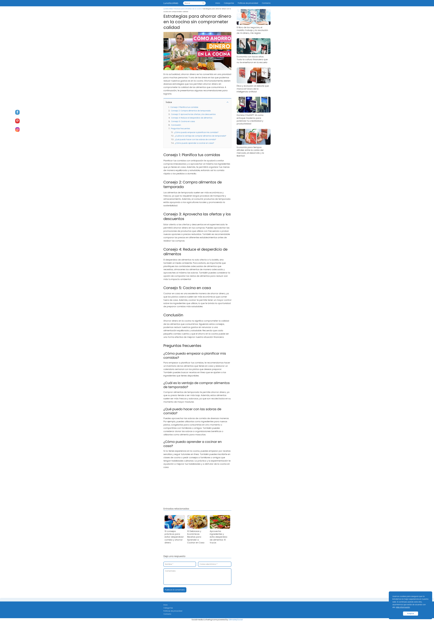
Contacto (266, 3)
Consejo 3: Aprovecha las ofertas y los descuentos (193, 114)
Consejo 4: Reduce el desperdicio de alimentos (191, 118)
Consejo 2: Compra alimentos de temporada (191, 110)
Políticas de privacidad (248, 3)
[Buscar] (203, 3)
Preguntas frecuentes (180, 128)
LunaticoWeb (170, 3)
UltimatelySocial (236, 619)
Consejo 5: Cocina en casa (183, 121)
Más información (403, 607)
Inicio (218, 3)
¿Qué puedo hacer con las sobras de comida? (195, 139)
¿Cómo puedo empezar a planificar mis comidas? (196, 132)
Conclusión (176, 125)
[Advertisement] (197, 487)
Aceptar (410, 613)
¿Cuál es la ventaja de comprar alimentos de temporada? (200, 136)
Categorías (229, 3)
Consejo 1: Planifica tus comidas (184, 107)
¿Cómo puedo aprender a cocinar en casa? (194, 143)
